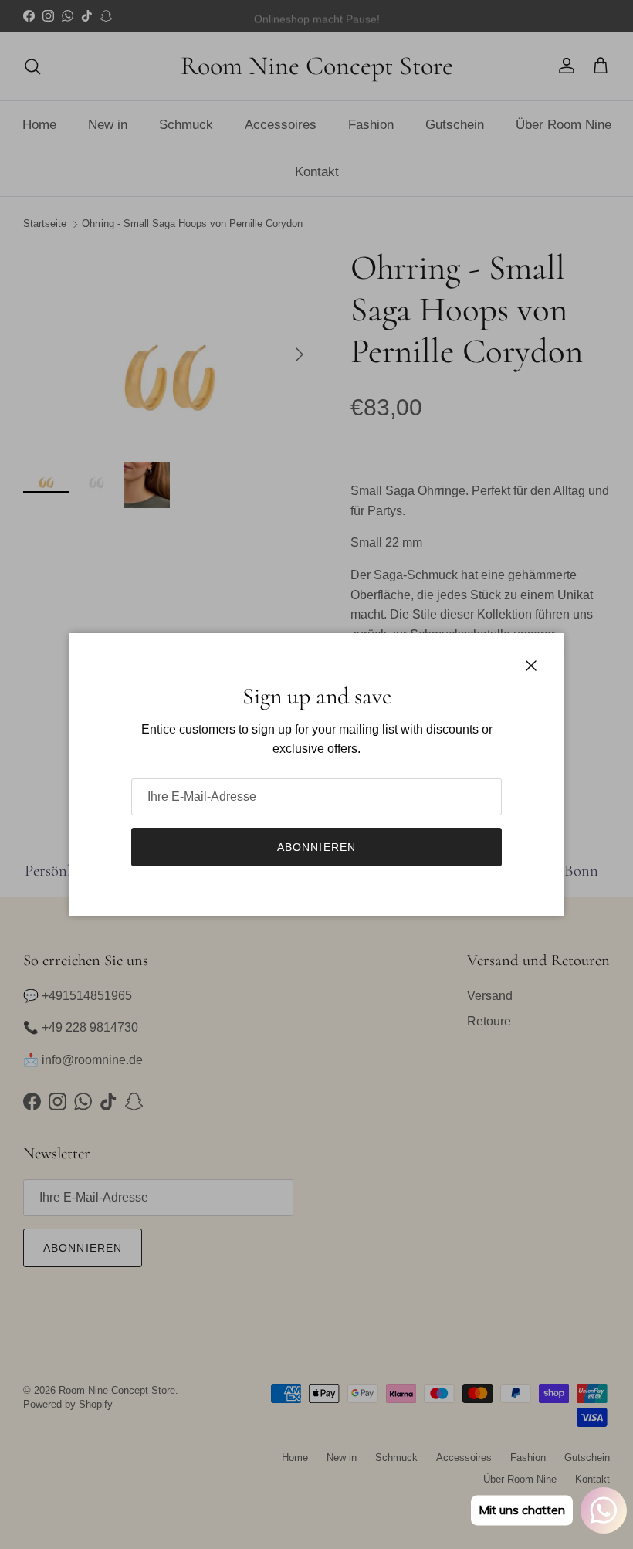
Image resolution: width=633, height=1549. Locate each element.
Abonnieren (316, 847)
